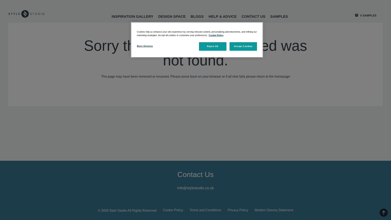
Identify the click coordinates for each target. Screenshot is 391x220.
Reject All (212, 46)
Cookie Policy (216, 35)
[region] (197, 40)
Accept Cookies (243, 46)
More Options (145, 46)
